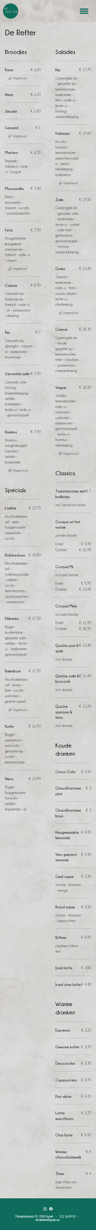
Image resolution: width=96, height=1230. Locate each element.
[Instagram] (45, 1209)
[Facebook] (51, 1209)
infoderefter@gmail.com (48, 1219)
